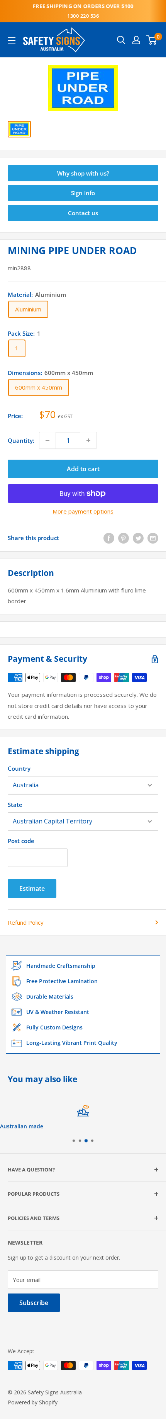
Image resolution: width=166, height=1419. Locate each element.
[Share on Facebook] (108, 538)
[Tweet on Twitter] (138, 538)
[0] (152, 40)
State (15, 804)
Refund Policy (26, 922)
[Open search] (121, 40)
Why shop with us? (83, 173)
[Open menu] (11, 40)
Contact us (83, 213)
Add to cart (83, 469)
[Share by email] (152, 538)
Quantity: (21, 440)
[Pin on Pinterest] (123, 538)
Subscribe (33, 1303)
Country (19, 768)
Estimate (32, 888)
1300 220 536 (83, 15)
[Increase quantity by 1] (88, 440)
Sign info (83, 193)
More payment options (83, 511)
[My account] (136, 40)
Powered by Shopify (33, 1402)
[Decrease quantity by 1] (47, 440)
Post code (21, 841)
